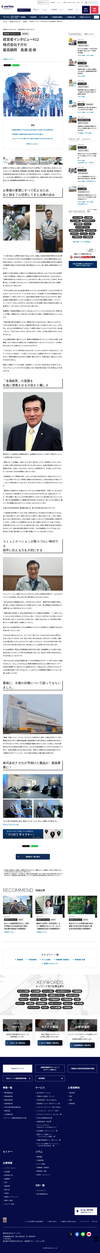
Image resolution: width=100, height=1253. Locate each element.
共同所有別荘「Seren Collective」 (47, 1100)
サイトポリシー (41, 1190)
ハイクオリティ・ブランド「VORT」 (48, 1111)
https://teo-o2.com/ (11, 824)
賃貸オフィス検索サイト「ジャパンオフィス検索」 (45, 1135)
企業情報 (7, 1163)
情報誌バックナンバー (11, 1197)
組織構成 (7, 1179)
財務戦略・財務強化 (62, 959)
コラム (39, 1151)
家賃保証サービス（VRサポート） (47, 1103)
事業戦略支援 (8, 1093)
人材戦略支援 (8, 1114)
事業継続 (20, 959)
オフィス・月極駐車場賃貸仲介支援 (15, 1118)
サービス (40, 1087)
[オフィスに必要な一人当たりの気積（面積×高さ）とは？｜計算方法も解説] (72, 43)
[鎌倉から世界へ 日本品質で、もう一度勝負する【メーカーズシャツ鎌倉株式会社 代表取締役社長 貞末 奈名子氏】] (50, 907)
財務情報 (7, 1186)
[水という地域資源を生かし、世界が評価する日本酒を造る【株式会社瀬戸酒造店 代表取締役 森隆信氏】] (17, 907)
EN (78, 2)
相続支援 (7, 1111)
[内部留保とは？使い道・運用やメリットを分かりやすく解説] (72, 104)
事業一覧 (7, 1087)
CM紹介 (6, 1193)
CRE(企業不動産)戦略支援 (12, 1107)
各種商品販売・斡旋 (43, 1121)
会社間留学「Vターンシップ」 (46, 1131)
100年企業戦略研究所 (43, 1118)
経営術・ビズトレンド (15, 21)
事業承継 (72, 1103)
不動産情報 (32, 959)
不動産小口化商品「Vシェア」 (46, 1096)
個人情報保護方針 (42, 1194)
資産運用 (72, 1093)
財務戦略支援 (8, 1096)
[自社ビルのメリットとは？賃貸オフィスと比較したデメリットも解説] (72, 148)
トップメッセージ (9, 1168)
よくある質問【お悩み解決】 (35, 1221)
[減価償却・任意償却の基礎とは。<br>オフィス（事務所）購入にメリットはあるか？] (72, 120)
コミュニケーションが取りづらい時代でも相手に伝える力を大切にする (32, 139)
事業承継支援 (8, 1100)
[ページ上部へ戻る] (96, 1239)
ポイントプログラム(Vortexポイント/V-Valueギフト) (46, 1126)
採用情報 (42, 1078)
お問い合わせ (52, 1221)
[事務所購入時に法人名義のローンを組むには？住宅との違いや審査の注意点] (72, 84)
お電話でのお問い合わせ (68, 1221)
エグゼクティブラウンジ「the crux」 (48, 1114)
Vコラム (5, 21)
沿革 (5, 1182)
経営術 (25, 21)
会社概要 (7, 1171)
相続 (70, 1100)
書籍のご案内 (8, 1200)
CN (82, 2)
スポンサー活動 (9, 1204)
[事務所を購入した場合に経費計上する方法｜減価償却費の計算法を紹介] (72, 63)
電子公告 (7, 1189)
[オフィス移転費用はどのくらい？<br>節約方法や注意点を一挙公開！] (72, 170)
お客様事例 (74, 1087)
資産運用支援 (8, 1103)
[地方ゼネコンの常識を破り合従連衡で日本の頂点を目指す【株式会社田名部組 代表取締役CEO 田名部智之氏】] (82, 907)
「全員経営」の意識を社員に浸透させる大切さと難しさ (27, 134)
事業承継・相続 (80, 959)
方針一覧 (40, 1185)
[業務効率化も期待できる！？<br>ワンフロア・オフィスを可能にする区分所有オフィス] (72, 189)
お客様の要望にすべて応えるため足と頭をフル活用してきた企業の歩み (32, 130)
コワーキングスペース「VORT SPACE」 (49, 1107)
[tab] (33, 144)
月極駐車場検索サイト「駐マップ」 (48, 1140)
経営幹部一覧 (8, 1175)
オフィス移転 (46, 959)
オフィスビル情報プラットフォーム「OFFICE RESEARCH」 (48, 1144)
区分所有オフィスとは (43, 1093)
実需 (70, 1096)
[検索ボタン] (86, 2)
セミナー (8, 1151)
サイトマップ (85, 1221)
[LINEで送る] (15, 65)
